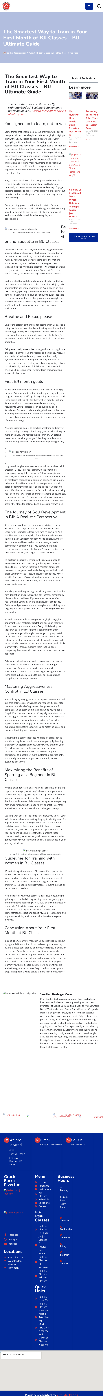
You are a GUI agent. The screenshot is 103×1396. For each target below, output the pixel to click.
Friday (63, 1246)
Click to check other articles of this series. (37, 112)
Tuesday (64, 1220)
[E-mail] (37, 1140)
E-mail (45, 1139)
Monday (64, 1190)
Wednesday (66, 1229)
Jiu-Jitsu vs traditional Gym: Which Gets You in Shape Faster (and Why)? (75, 203)
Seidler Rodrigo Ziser (16, 53)
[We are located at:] (6, 1140)
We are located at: (15, 1144)
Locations (13, 1251)
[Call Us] (68, 1140)
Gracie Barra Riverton (12, 1180)
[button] (94, 78)
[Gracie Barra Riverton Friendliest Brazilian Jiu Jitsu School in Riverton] (6, 6)
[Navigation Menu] (89, 6)
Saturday (64, 1254)
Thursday (65, 1237)
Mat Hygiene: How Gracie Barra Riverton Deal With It (75, 123)
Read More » (74, 146)
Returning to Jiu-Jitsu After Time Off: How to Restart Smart (92, 120)
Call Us (76, 1139)
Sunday (64, 1263)
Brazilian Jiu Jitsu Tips (56, 53)
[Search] (99, 6)
